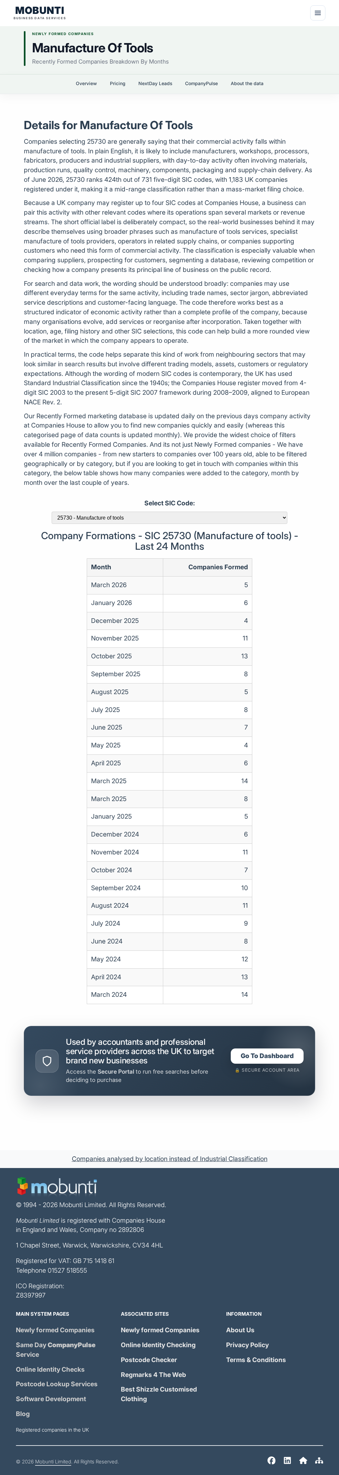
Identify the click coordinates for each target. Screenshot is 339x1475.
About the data (247, 83)
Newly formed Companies (55, 1330)
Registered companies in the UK (52, 1430)
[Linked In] (287, 1461)
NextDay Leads (155, 83)
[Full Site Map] (319, 1461)
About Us (240, 1330)
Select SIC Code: (169, 503)
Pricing (117, 83)
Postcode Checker (149, 1359)
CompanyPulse (201, 83)
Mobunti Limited (53, 1461)
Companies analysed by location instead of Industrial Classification (169, 1158)
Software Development (51, 1399)
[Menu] (317, 13)
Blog (23, 1413)
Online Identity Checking (158, 1345)
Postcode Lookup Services (57, 1384)
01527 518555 (67, 1270)
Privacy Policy (247, 1345)
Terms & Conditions (256, 1359)
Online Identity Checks (50, 1369)
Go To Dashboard (267, 1055)
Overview (86, 83)
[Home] (271, 1461)
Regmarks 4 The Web (153, 1374)
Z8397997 (31, 1295)
